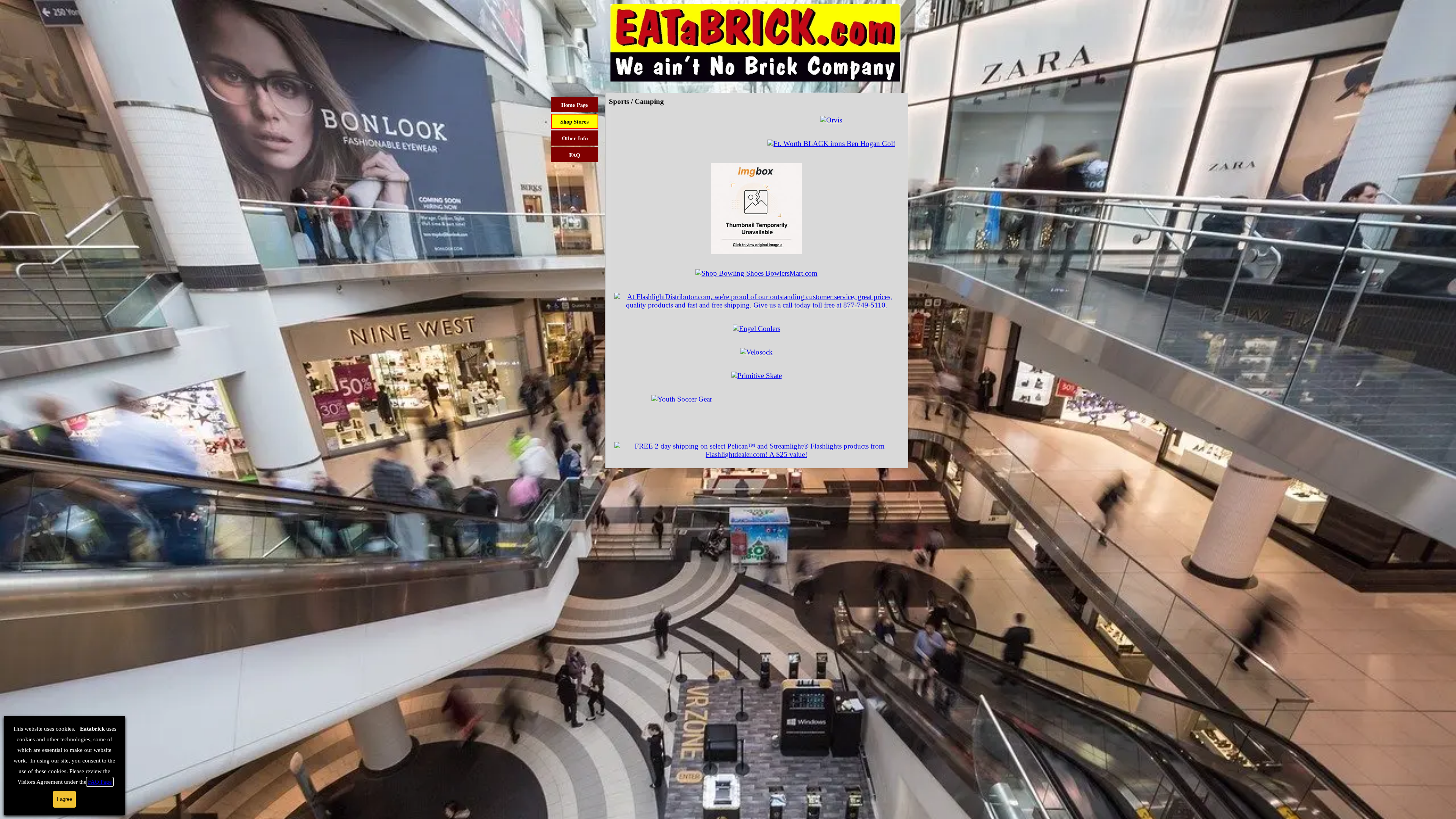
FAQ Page (100, 782)
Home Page (574, 105)
